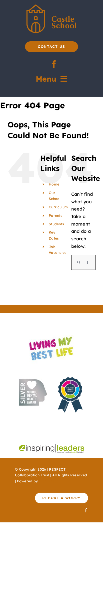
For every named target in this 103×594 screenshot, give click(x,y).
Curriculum (58, 207)
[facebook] (54, 64)
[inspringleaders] (51, 446)
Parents (55, 215)
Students (56, 224)
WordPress (48, 481)
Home (54, 184)
